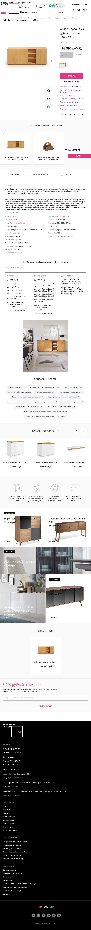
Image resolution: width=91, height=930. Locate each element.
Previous (3, 59)
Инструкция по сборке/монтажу (39, 262)
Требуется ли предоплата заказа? (46, 402)
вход (85, 4)
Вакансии (6, 894)
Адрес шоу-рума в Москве (41, 6)
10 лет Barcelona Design (12, 891)
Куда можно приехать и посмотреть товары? (44, 387)
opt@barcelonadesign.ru (11, 764)
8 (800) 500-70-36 (24, 3)
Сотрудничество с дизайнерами (15, 842)
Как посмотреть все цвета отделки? (71, 392)
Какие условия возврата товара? (18, 402)
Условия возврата (10, 817)
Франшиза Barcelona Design (13, 859)
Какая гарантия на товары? (73, 387)
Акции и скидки (8, 823)
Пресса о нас (7, 880)
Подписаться (45, 706)
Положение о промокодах (13, 873)
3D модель (64, 262)
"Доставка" (11, 306)
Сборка (5, 813)
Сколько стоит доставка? (17, 387)
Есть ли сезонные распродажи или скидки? (61, 407)
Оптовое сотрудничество (12, 855)
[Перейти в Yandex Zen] (59, 915)
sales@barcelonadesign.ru (12, 752)
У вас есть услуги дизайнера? (45, 392)
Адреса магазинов (9, 820)
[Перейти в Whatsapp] (38, 915)
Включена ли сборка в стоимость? (19, 392)
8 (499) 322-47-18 (24, 6)
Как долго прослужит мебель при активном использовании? (46, 416)
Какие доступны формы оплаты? (72, 402)
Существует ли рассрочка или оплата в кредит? (63, 397)
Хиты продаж (8, 827)
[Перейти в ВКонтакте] (33, 915)
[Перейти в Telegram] (54, 915)
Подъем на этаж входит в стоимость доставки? (27, 397)
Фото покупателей (10, 830)
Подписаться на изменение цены (72, 109)
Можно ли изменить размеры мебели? (29, 407)
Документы (7, 877)
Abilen (71, 95)
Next (50, 59)
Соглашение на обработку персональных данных (21, 884)
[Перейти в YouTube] (49, 915)
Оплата (5, 806)
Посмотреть (64, 216)
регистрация (76, 4)
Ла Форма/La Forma (17, 223)
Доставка (66, 175)
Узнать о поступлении (68, 105)
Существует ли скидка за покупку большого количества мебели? (45, 412)
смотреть (7, 541)
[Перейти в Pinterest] (43, 915)
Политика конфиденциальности (15, 887)
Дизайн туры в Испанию (12, 848)
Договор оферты (9, 870)
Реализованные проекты (12, 845)
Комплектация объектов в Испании (16, 852)
